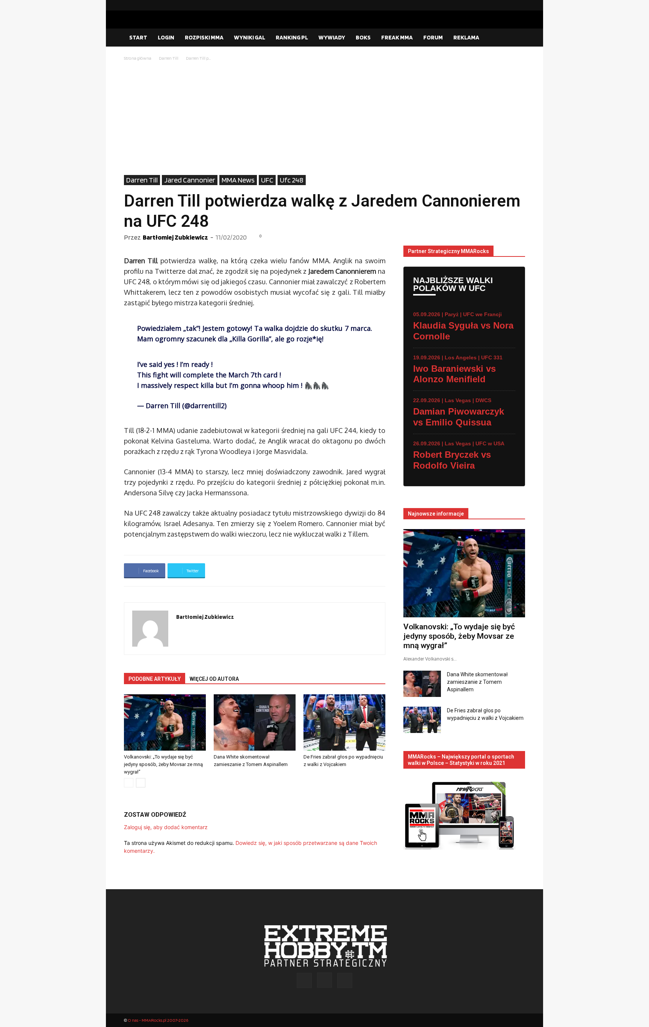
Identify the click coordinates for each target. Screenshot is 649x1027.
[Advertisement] (324, 118)
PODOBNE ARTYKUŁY (154, 679)
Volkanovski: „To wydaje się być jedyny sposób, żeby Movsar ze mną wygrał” (163, 764)
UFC (267, 179)
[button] (516, 38)
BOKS (363, 37)
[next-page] (140, 782)
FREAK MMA (397, 37)
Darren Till (168, 58)
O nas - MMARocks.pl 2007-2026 (158, 1020)
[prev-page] (128, 782)
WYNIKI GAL (249, 37)
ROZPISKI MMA (204, 37)
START (138, 37)
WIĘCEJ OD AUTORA (214, 679)
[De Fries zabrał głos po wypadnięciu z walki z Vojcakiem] (344, 722)
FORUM (433, 37)
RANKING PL (292, 37)
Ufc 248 (291, 179)
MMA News (238, 179)
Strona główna (137, 58)
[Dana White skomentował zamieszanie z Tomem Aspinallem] (255, 722)
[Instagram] (507, 5)
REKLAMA (466, 37)
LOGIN (166, 37)
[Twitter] (519, 5)
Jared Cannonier (189, 179)
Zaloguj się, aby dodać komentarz (166, 827)
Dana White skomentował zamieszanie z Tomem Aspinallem (477, 681)
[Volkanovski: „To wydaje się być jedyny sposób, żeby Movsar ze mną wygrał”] (165, 722)
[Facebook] (495, 5)
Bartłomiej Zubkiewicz (175, 237)
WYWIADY (331, 37)
